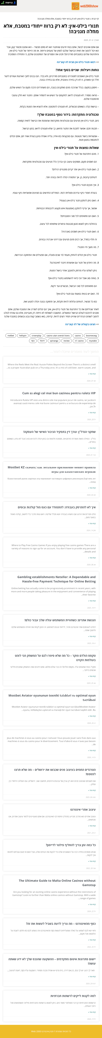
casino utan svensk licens (58, 335)
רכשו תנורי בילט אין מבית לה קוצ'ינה (76, 62)
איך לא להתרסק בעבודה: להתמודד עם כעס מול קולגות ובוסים (56, 507)
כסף (33, 340)
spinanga (54, 340)
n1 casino (79, 340)
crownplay (36, 335)
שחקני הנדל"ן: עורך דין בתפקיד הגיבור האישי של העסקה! (59, 432)
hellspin (22, 335)
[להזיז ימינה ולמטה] (3, 3)
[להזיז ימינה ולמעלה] (3, 2)
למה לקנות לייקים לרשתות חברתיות (73, 996)
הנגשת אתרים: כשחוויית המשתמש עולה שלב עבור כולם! (60, 620)
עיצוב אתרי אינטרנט (83, 809)
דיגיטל (42, 340)
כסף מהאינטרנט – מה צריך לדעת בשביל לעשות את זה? (61, 924)
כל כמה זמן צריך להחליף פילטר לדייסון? (71, 845)
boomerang (91, 335)
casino (78, 335)
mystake (93, 340)
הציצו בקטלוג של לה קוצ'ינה (80, 324)
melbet (11, 335)
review (66, 340)
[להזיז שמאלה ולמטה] (2, 3)
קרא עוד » (92, 374)
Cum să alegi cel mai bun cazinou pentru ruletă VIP (59, 393)
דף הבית (95, 18)
